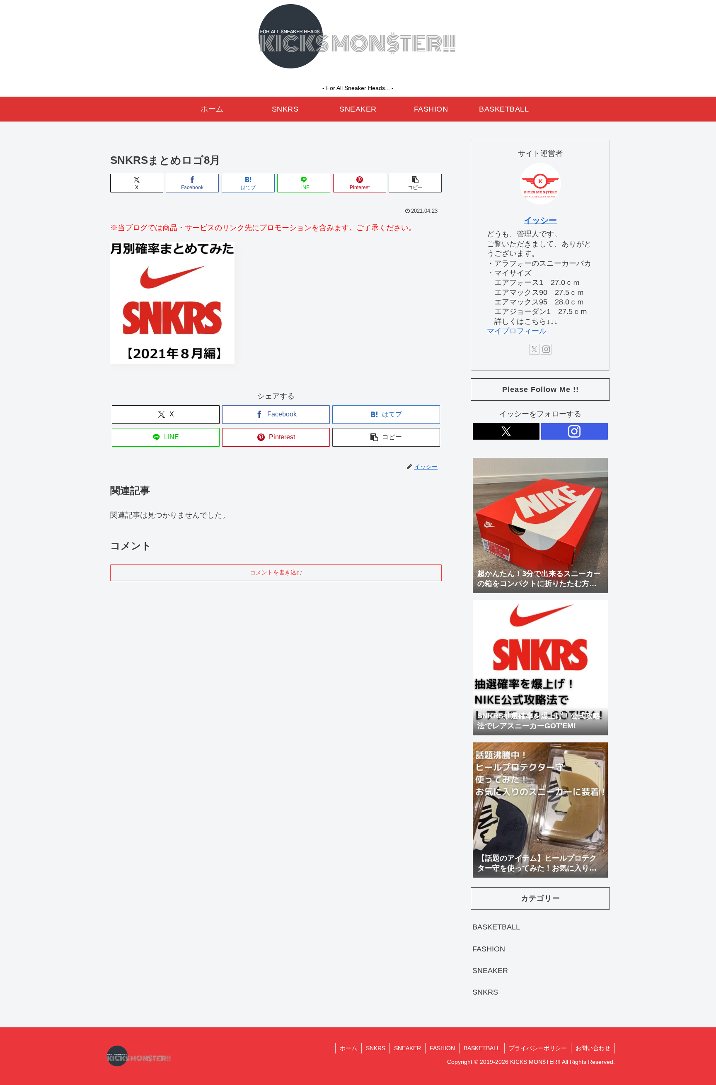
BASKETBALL (482, 1048)
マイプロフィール (517, 331)
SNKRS (375, 1048)
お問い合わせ (593, 1048)
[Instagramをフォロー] (546, 349)
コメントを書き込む (276, 572)
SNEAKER (407, 1048)
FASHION (442, 1048)
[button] (415, 183)
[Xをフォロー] (534, 349)
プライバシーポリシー (538, 1048)
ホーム (348, 1048)
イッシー (540, 220)
